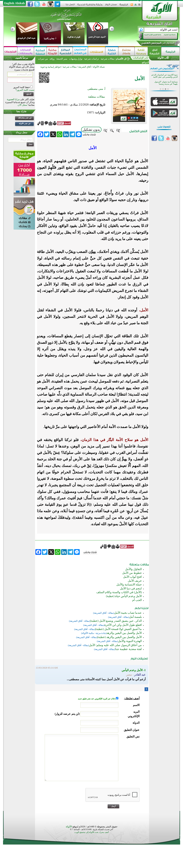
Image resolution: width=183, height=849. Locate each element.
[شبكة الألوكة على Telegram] (57, 4)
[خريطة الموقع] (135, 5)
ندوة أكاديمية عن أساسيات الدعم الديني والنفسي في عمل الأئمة (164, 76)
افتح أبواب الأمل (132, 576)
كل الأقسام (121, 58)
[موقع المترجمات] (10, 51)
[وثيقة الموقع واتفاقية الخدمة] (90, 5)
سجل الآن (22, 105)
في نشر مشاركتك (24, 118)
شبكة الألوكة (99, 66)
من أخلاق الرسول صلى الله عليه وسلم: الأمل (115, 645)
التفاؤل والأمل (133, 569)
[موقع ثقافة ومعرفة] (141, 51)
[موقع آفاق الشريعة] (154, 51)
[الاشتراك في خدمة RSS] (132, 5)
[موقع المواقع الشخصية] (65, 51)
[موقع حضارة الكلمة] (111, 51)
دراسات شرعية (92, 58)
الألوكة (69, 826)
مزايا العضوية (13, 99)
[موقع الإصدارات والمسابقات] (25, 51)
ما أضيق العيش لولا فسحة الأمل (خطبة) (118, 628)
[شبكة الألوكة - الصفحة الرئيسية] (123, 5)
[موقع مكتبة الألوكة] (52, 51)
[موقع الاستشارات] (96, 51)
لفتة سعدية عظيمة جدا (128, 649)
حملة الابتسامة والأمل (129, 584)
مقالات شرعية (107, 58)
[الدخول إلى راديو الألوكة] (155, 36)
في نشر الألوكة (24, 123)
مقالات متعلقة (96, 96)
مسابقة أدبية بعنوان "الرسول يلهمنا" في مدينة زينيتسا (166, 83)
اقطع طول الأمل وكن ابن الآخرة (123, 624)
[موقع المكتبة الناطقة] (40, 51)
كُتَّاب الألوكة (163, 58)
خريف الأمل (135, 580)
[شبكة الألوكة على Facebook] (30, 4)
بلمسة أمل (135, 616)
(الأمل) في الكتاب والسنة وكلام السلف (119, 592)
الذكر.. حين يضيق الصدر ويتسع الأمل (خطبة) (116, 620)
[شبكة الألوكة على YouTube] (44, 4)
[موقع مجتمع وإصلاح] (126, 51)
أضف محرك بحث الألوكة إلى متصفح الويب (91, 832)
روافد (52, 58)
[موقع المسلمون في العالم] (80, 51)
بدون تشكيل (91, 129)
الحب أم (137, 600)
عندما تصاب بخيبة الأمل (128, 612)
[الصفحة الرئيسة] (139, 5)
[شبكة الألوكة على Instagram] (50, 4)
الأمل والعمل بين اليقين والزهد (124, 632)
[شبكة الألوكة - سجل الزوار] (110, 5)
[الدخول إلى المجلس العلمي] (157, 43)
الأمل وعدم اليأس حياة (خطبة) (124, 596)
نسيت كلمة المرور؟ (25, 90)
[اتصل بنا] (70, 5)
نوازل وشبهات (75, 58)
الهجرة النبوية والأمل (130, 640)
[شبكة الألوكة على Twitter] (37, 4)
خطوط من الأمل (132, 572)
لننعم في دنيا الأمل (131, 588)
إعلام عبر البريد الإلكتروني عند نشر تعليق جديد (97, 699)
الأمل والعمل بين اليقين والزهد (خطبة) (119, 637)
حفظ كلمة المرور (21, 87)
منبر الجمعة (62, 58)
